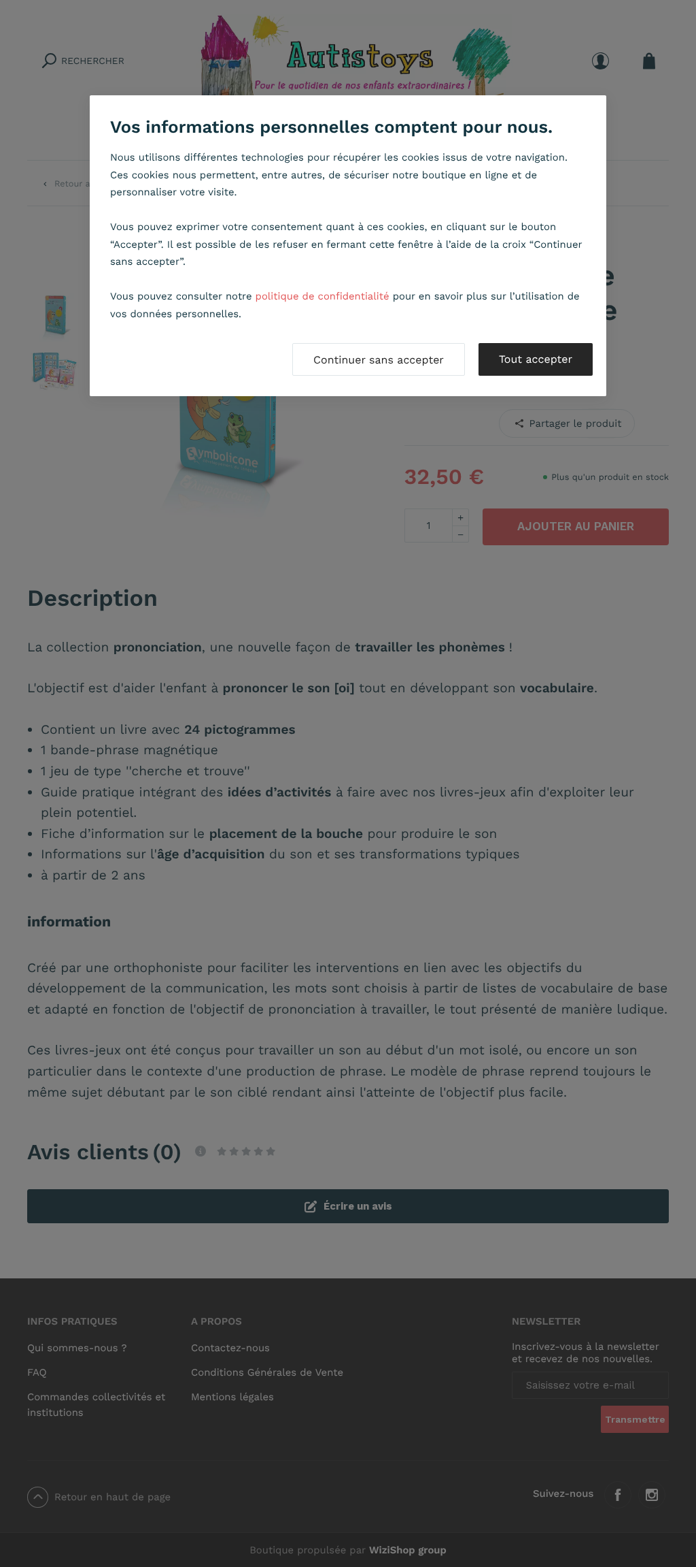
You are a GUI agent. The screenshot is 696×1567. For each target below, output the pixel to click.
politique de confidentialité (322, 296)
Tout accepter (535, 359)
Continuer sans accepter (378, 359)
